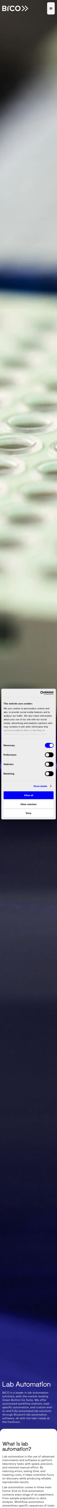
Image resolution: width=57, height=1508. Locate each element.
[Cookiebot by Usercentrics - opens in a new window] (41, 693)
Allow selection (28, 804)
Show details (40, 786)
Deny (28, 813)
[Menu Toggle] (50, 8)
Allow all (28, 795)
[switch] (49, 754)
